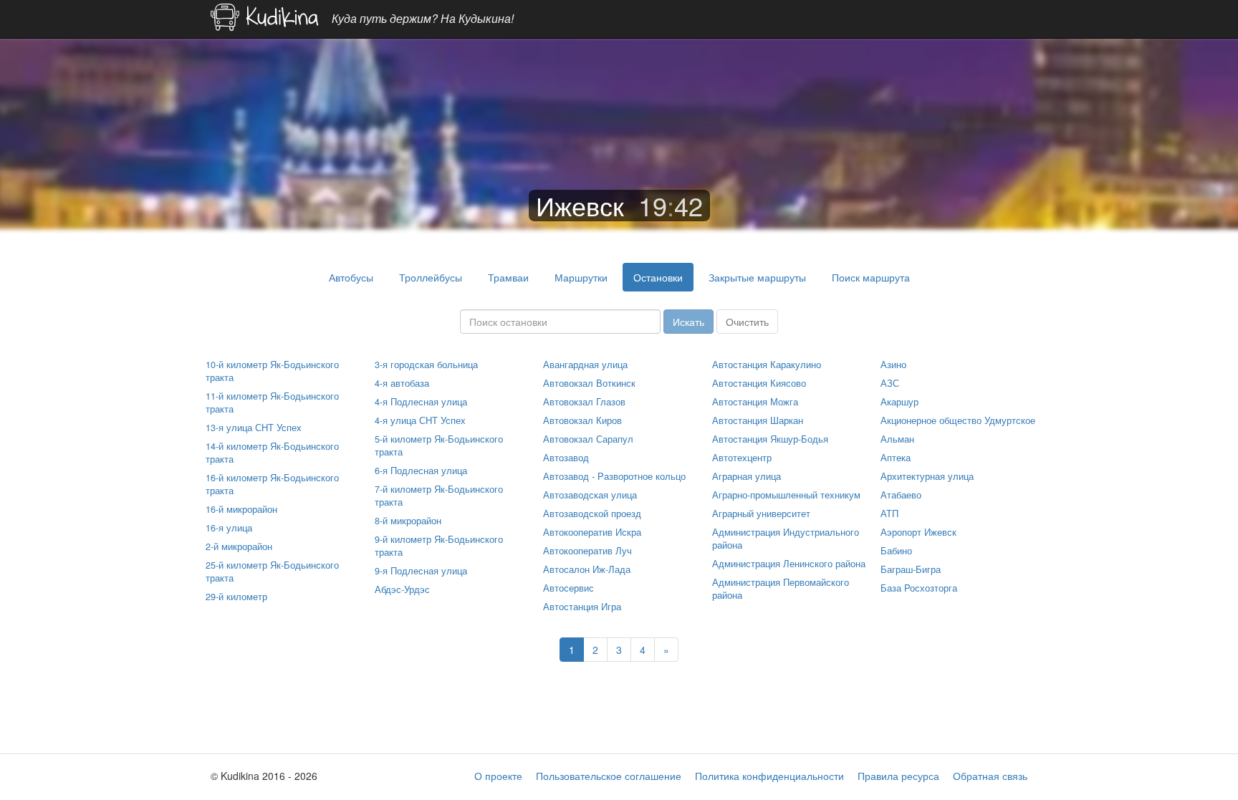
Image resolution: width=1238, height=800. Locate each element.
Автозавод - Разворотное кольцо (614, 476)
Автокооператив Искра (592, 532)
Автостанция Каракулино (766, 364)
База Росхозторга (918, 588)
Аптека (895, 457)
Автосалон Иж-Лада (586, 569)
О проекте (498, 775)
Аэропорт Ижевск (918, 532)
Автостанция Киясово (759, 383)
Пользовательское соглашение (608, 775)
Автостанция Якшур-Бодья (770, 439)
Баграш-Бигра (910, 569)
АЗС (889, 383)
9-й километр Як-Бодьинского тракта (439, 546)
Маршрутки (581, 277)
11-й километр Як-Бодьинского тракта (272, 402)
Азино (893, 364)
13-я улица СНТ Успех (254, 427)
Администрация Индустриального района (785, 538)
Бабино (896, 550)
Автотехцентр (742, 457)
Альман (897, 439)
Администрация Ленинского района (788, 563)
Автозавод (566, 457)
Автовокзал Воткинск (589, 383)
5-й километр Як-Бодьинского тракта (439, 445)
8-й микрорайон (408, 520)
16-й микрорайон (241, 509)
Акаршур (899, 401)
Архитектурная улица (927, 476)
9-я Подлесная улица (421, 570)
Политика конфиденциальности (769, 775)
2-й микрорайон (239, 546)
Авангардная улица (585, 364)
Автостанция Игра (582, 606)
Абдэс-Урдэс (402, 589)
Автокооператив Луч (587, 550)
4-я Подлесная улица (421, 401)
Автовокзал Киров (582, 420)
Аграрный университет (761, 513)
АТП (889, 513)
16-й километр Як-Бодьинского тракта (272, 484)
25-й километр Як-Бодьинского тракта (272, 571)
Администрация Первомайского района (780, 589)
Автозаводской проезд (592, 513)
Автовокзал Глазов (584, 401)
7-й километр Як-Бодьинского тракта (439, 496)
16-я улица (229, 527)
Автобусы (351, 277)
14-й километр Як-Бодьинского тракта (272, 453)
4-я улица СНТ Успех (420, 420)
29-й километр (236, 596)
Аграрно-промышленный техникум (786, 494)
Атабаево (900, 494)
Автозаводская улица (590, 494)
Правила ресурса (898, 775)
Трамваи (508, 277)
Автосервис (568, 588)
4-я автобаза (402, 383)
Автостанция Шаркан (757, 420)
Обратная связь (990, 775)
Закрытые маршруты (757, 277)
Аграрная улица (746, 476)
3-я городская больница (426, 364)
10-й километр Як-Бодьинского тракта (272, 371)
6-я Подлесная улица (421, 470)
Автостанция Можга (755, 401)
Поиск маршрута (871, 277)
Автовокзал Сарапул (588, 439)
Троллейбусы (430, 277)
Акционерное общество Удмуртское (957, 420)
